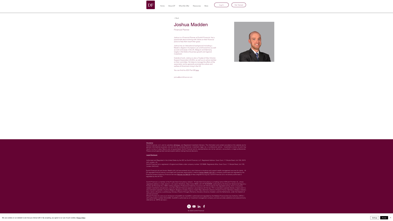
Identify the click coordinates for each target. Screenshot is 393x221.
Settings (374, 218)
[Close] (390, 217)
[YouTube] (194, 206)
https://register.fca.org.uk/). (201, 174)
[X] (189, 206)
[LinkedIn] (199, 206)
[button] (197, 4)
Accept (384, 218)
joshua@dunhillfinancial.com (183, 77)
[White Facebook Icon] (204, 206)
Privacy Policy (80, 218)
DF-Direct (177, 145)
